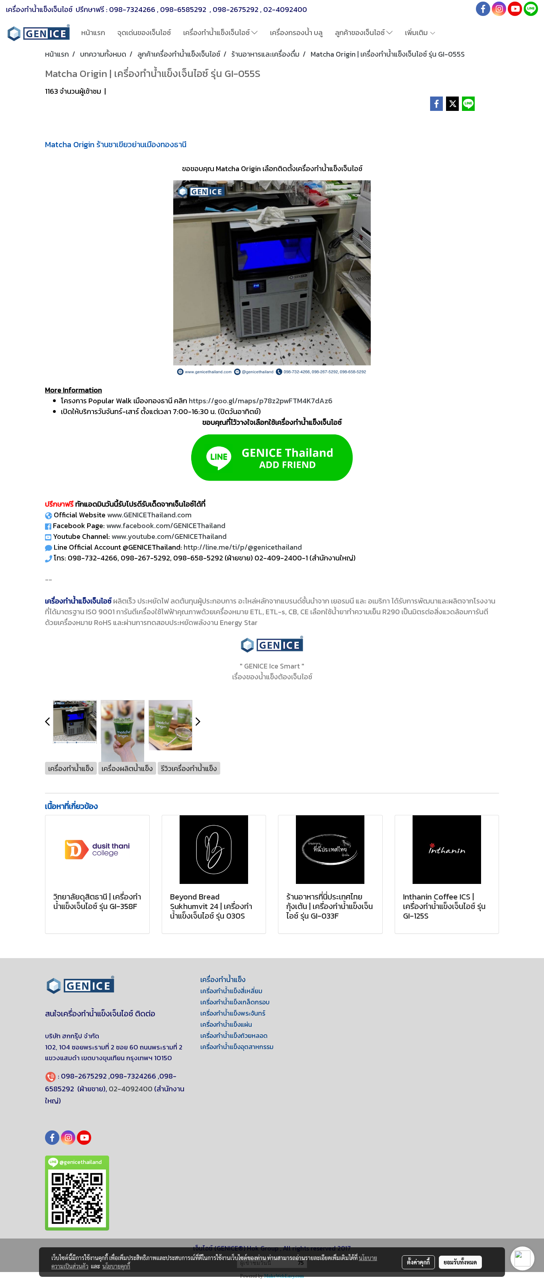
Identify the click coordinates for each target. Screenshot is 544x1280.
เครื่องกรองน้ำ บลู (296, 32)
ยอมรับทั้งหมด (460, 1262)
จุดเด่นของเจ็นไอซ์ (144, 32)
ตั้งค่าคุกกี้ (418, 1262)
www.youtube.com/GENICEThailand (169, 536)
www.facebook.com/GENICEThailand (165, 525)
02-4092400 (285, 9)
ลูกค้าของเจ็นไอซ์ (360, 32)
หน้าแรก (93, 32)
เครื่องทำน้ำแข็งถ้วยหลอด (234, 1035)
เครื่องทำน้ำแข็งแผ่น (226, 1024)
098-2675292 (235, 9)
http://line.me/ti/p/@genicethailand (243, 547)
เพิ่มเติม (417, 32)
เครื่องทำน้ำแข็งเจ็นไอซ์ (217, 32)
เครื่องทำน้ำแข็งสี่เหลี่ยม (231, 991)
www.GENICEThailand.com (149, 514)
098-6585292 (184, 9)
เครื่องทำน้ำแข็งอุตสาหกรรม (237, 1046)
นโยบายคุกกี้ (116, 1266)
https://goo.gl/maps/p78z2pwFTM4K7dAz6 (261, 400)
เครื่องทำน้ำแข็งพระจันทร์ (232, 1013)
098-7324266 (132, 9)
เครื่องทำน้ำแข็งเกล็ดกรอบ (235, 1002)
